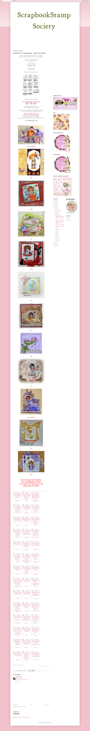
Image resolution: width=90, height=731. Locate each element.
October (56, 213)
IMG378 (35, 103)
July (56, 231)
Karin (31, 448)
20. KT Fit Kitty (26, 574)
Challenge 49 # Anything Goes (59, 227)
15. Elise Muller (35, 549)
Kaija (31, 356)
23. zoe (26, 586)
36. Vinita (35, 635)
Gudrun (28, 146)
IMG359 (33, 417)
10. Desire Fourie (17, 537)
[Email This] (28, 670)
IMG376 (31, 103)
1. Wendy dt (17, 500)
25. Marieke (17, 598)
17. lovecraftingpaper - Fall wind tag (26, 562)
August (56, 229)
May (56, 234)
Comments (70, 220)
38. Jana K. (26, 647)
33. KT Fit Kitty (35, 623)
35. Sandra (26, 635)
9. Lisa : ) (35, 525)
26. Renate (26, 598)
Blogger (50, 722)
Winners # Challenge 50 (59, 219)
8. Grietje (26, 525)
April (56, 235)
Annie (31, 330)
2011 (55, 245)
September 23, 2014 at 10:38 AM (22, 679)
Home (31, 705)
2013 (55, 242)
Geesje (31, 474)
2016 (55, 205)
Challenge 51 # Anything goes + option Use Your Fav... (59, 217)
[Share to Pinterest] (33, 670)
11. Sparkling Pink (26, 537)
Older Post (47, 705)
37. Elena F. (17, 647)
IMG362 (27, 103)
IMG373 (38, 102)
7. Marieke (17, 525)
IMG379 (27, 104)
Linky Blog (46, 666)
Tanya (31, 269)
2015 (55, 207)
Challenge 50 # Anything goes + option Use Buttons (59, 222)
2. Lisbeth (26, 500)
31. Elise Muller (17, 623)
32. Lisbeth (26, 623)
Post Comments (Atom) (22, 706)
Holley (31, 178)
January (57, 240)
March (56, 237)
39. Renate (35, 647)
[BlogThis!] (30, 670)
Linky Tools (41, 666)
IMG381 (31, 104)
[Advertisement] (31, 693)
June (56, 232)
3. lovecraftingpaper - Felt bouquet (35, 501)
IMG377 (35, 104)
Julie (31, 239)
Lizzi (31, 386)
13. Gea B (17, 549)
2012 (55, 244)
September (57, 215)
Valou (31, 300)
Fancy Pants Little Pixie (27, 102)
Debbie (31, 209)
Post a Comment (18, 682)
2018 (55, 202)
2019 (55, 200)
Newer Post (15, 705)
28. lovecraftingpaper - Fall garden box (17, 611)
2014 (55, 208)
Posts (69, 217)
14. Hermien (26, 549)
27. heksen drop (35, 598)
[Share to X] (31, 670)
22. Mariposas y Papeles (17, 586)
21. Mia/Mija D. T (35, 574)
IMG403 (33, 146)
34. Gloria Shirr (17, 635)
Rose (28, 417)
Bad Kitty (17, 676)
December (57, 210)
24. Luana (35, 586)
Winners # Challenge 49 (59, 224)
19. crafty (17, 574)
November (57, 211)
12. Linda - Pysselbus (35, 537)
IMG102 (34, 102)
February (57, 239)
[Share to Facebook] (32, 670)
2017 (55, 204)
